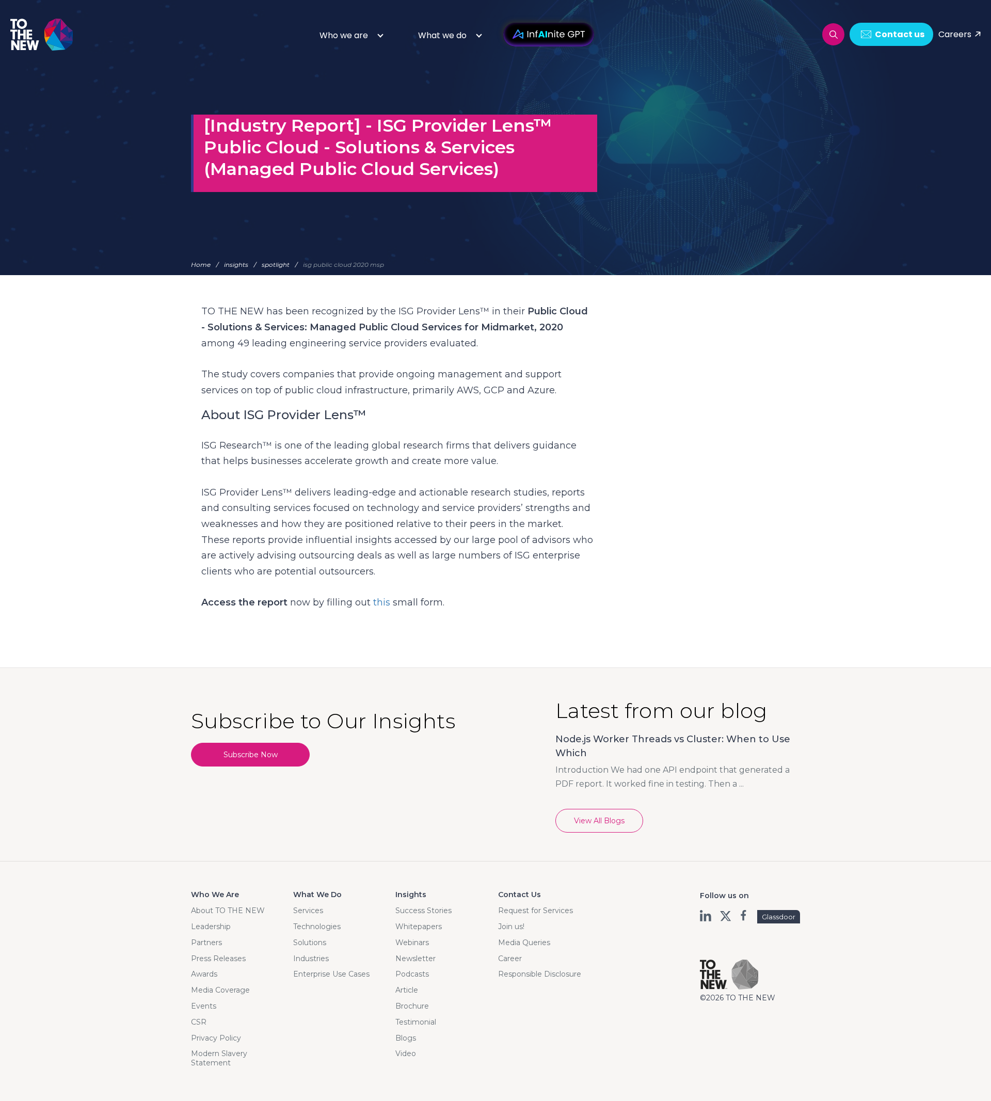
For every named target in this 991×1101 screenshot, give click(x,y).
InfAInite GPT (548, 34)
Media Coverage (220, 990)
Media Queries (524, 942)
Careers (954, 34)
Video (405, 1053)
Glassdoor (778, 917)
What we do (442, 35)
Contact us (899, 34)
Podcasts (412, 974)
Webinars (412, 942)
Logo (42, 34)
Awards (204, 974)
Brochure (412, 1006)
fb (744, 915)
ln (706, 915)
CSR (198, 1022)
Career (510, 958)
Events (203, 1006)
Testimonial (415, 1022)
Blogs (405, 1038)
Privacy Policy (216, 1038)
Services (308, 910)
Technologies (317, 926)
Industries (311, 958)
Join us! (511, 926)
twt (725, 915)
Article (406, 990)
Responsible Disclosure (539, 974)
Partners (206, 942)
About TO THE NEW (228, 910)
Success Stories (423, 910)
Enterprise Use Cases (331, 974)
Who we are (343, 35)
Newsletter (415, 958)
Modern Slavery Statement (219, 1058)
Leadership (211, 926)
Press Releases (218, 958)
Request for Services (535, 910)
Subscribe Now (250, 754)
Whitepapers (418, 926)
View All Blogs (599, 820)
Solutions (309, 942)
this (381, 602)
